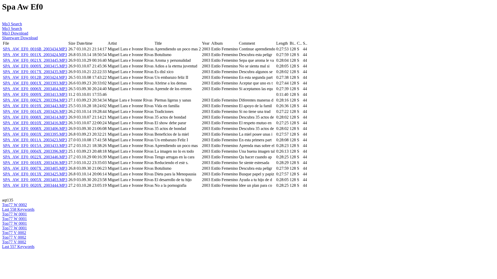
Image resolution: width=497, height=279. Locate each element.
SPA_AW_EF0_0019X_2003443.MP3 (35, 106)
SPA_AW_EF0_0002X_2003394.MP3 (35, 100)
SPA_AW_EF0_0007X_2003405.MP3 (35, 168)
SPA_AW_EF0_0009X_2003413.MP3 (35, 94)
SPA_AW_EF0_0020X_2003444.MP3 (35, 185)
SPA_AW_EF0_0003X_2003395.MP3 (35, 134)
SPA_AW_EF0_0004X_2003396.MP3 (35, 151)
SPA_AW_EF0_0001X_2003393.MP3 (35, 83)
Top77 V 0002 (14, 232)
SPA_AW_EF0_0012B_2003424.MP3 (35, 77)
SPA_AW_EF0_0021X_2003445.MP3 (35, 60)
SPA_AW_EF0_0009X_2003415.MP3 (35, 66)
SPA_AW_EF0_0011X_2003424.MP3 (35, 54)
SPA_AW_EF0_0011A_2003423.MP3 (35, 140)
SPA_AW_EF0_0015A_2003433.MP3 (35, 145)
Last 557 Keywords (18, 246)
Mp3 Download (15, 33)
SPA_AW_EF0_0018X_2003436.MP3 (35, 162)
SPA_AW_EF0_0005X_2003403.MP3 (35, 179)
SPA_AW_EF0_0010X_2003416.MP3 (35, 123)
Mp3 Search (12, 24)
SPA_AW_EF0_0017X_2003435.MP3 (35, 71)
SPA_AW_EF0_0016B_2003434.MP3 (35, 49)
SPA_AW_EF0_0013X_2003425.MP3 (35, 174)
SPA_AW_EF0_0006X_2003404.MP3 (35, 89)
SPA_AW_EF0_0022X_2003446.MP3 (35, 157)
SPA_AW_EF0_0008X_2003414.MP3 (35, 117)
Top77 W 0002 (14, 205)
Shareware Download (20, 38)
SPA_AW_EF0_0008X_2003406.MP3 (35, 128)
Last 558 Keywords (18, 209)
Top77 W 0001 (14, 214)
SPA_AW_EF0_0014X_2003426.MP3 (35, 111)
